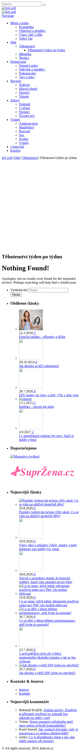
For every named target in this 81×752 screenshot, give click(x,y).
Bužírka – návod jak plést (36, 407)
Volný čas (25, 38)
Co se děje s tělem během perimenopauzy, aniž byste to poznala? (47, 622)
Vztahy (15, 119)
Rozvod (24, 131)
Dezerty (24, 92)
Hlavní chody (28, 89)
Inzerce (24, 689)
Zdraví (14, 100)
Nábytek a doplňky (32, 69)
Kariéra (15, 150)
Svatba (23, 139)
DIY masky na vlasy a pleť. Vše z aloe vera (48, 395)
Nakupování (27, 73)
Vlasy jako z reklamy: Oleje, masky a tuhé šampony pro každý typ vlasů (48, 547)
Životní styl (27, 116)
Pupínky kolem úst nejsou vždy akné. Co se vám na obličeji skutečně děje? (49, 514)
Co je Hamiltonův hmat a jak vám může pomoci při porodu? (47, 739)
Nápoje (24, 96)
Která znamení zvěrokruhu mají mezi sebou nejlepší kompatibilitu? (46, 723)
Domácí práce (28, 65)
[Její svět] (9, 8)
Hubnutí (24, 104)
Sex (21, 135)
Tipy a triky (27, 77)
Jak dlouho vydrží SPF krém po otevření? (47, 673)
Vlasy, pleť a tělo (30, 34)
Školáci (24, 58)
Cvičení (24, 108)
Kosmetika (26, 27)
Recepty (16, 81)
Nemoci (24, 112)
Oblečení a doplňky (32, 31)
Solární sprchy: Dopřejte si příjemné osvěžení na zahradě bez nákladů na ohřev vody (48, 714)
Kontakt (24, 693)
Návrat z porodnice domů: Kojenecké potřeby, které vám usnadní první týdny (45, 580)
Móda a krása (19, 23)
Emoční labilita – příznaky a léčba (42, 337)
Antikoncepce (28, 123)
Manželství (26, 127)
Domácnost (18, 62)
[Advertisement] (40, 209)
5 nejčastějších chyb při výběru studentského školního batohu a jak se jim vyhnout (47, 657)
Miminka (25, 54)
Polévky (24, 85)
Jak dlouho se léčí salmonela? (39, 366)
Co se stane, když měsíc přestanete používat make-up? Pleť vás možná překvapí (49, 603)
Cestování (17, 146)
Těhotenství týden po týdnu (46, 50)
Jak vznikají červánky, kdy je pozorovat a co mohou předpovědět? (48, 731)
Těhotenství (27, 46)
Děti (13, 42)
